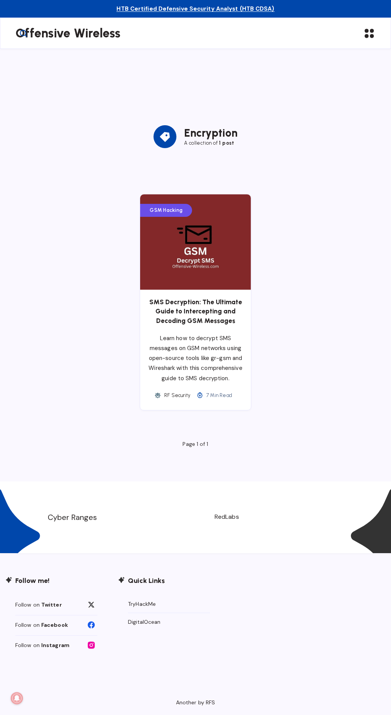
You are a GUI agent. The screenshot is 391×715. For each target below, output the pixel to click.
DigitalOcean (144, 621)
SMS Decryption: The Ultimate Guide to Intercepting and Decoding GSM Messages (195, 311)
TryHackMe (142, 603)
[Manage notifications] (17, 698)
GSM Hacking (166, 210)
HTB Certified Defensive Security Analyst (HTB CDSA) (195, 9)
